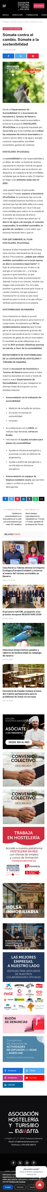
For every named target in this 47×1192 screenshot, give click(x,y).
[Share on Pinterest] (33, 56)
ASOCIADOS (39, 6)
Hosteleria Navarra (12, 29)
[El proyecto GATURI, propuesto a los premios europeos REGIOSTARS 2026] (23, 596)
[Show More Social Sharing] (41, 56)
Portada (6, 22)
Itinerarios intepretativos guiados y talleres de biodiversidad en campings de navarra (22, 653)
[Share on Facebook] (8, 56)
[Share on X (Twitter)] (21, 56)
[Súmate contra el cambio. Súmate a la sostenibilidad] (23, 102)
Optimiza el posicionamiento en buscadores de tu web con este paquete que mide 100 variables (12, 518)
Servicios (17, 15)
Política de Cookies (17, 1181)
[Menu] (4, 6)
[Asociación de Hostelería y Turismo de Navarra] (23, 6)
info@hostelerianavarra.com (26, 1142)
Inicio (6, 15)
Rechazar (20, 1187)
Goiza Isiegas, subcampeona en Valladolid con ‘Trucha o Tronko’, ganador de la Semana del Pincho (34, 518)
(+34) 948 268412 (28, 1145)
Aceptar (8, 1187)
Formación (32, 15)
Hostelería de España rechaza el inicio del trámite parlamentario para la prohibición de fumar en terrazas (22, 694)
